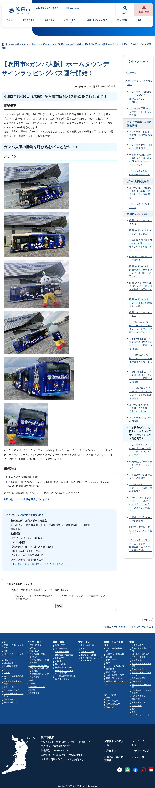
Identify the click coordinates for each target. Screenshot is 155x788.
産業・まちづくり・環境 (115, 643)
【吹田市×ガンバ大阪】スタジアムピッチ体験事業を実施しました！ (140, 360)
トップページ (12, 44)
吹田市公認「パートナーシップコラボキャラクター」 (140, 465)
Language (74, 8)
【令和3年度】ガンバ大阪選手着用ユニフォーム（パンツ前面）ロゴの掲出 (140, 376)
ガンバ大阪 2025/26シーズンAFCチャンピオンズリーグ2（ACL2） (140, 97)
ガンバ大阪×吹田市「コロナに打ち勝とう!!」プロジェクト (139, 408)
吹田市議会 (137, 660)
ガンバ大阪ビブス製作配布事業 (140, 419)
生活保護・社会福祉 (64, 667)
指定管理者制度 (138, 696)
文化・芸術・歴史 (88, 645)
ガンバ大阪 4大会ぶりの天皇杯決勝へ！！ (140, 173)
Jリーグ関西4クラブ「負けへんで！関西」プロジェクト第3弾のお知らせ (140, 393)
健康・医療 (60, 645)
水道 (6, 669)
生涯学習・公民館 (37, 686)
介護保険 (59, 661)
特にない (19, 595)
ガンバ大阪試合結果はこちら (140, 206)
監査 (134, 712)
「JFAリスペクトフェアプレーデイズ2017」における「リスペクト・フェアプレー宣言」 (140, 504)
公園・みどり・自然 (115, 675)
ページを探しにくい (72, 595)
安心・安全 (122, 20)
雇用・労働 (111, 660)
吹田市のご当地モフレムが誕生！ (140, 258)
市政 (139, 20)
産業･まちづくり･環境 (97, 20)
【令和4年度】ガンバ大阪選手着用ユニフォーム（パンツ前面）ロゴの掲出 (140, 344)
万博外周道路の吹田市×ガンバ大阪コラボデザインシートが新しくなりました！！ (140, 245)
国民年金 (8, 660)
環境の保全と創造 (114, 678)
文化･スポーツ (70, 20)
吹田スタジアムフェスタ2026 (140, 222)
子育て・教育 (28, 20)
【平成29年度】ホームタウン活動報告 (140, 476)
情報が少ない (98, 595)
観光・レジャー (87, 651)
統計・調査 (137, 705)
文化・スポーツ (30, 44)
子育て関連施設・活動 (39, 674)
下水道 (7, 672)
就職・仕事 (9, 687)
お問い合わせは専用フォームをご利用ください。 (41, 564)
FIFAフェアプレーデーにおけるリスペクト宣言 (140, 530)
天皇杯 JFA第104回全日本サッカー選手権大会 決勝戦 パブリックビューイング (140, 160)
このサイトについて (141, 743)
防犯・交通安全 (113, 701)
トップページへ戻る (142, 626)
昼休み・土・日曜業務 (113, 758)
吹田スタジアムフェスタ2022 (140, 314)
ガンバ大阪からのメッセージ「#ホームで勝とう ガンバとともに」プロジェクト (140, 450)
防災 (108, 698)
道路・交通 (111, 672)
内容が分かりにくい (43, 595)
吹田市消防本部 (113, 704)
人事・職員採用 (138, 702)
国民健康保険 (10, 663)
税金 (6, 651)
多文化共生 (9, 699)
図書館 (32, 683)
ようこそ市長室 (138, 657)
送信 (59, 605)
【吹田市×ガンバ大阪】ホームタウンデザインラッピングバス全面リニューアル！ (140, 327)
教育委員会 (34, 693)
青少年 (32, 690)
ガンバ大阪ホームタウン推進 (66, 44)
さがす (125, 13)
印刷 (146, 620)
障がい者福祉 (61, 664)
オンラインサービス (140, 715)
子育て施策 (34, 677)
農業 (108, 663)
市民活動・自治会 (12, 690)
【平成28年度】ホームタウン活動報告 (140, 519)
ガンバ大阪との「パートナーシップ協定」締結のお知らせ (140, 487)
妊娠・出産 (34, 651)
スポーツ (44, 44)
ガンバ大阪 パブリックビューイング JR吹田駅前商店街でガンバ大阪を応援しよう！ (140, 545)
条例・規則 (137, 681)
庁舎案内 (111, 750)
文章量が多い (22, 599)
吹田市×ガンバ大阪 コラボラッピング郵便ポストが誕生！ (140, 302)
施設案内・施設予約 (140, 654)
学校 (31, 680)
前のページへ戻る (116, 626)
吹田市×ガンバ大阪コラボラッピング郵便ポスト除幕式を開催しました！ (140, 288)
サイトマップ (141, 750)
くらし (10, 20)
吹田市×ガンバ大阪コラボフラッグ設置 (140, 232)
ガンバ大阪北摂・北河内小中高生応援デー (140, 147)
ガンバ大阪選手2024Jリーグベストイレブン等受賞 (140, 111)
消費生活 (110, 707)
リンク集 (139, 756)
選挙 (134, 709)
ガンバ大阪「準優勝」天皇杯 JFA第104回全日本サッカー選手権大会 (140, 193)
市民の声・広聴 (138, 678)
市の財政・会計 (138, 669)
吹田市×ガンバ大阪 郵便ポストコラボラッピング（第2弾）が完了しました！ (140, 271)
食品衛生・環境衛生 (64, 655)
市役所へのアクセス (113, 743)
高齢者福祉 (60, 658)
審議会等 (136, 699)
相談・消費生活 (11, 702)
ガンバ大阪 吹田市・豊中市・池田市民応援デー (140, 135)
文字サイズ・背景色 (49, 8)
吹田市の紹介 (137, 645)
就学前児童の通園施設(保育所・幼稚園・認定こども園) (39, 668)
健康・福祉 (49, 20)
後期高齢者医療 (11, 666)
